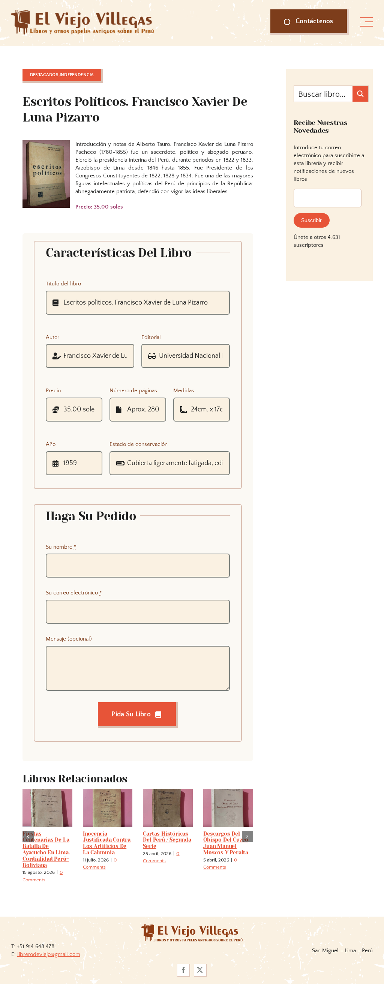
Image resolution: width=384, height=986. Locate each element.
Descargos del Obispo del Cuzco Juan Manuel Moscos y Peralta (225, 843)
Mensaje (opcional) (69, 639)
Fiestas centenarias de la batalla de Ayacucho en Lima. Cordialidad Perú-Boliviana (45, 849)
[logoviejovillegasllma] (192, 927)
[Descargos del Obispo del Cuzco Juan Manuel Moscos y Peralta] (228, 792)
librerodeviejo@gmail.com (48, 954)
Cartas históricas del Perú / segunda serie (167, 840)
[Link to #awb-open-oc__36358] (366, 22)
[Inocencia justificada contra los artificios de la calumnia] (108, 792)
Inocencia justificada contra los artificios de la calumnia (106, 843)
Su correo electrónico (74, 593)
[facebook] (183, 970)
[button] (28, 836)
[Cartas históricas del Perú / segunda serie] (168, 792)
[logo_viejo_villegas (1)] (82, 12)
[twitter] (200, 970)
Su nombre (61, 547)
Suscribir (311, 220)
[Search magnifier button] (360, 94)
